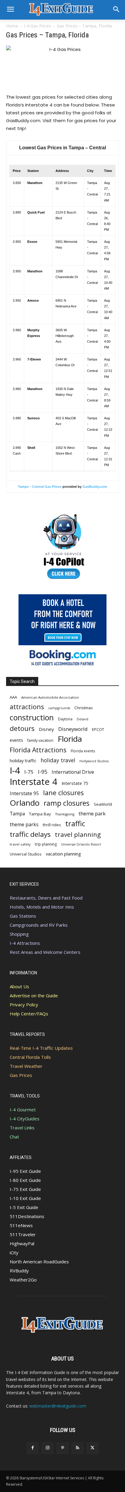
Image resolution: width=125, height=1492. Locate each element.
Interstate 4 (33, 781)
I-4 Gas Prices (37, 26)
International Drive (73, 772)
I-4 (15, 770)
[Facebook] (33, 1448)
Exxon (32, 241)
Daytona (65, 719)
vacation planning (63, 854)
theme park (92, 814)
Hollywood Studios (94, 761)
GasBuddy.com (95, 486)
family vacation (40, 740)
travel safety (20, 844)
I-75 (29, 772)
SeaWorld (103, 804)
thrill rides (52, 824)
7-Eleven (34, 359)
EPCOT (98, 729)
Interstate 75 (75, 783)
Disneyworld (73, 729)
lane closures (63, 792)
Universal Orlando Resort (81, 844)
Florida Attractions (38, 750)
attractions (27, 706)
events (16, 740)
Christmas (83, 707)
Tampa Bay (40, 814)
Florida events (83, 750)
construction (32, 717)
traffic (75, 824)
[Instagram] (47, 1448)
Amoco (33, 300)
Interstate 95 (24, 793)
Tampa (17, 814)
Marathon (34, 183)
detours (22, 728)
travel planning (78, 834)
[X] (92, 1448)
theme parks (24, 824)
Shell (31, 447)
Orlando (24, 803)
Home (12, 26)
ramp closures (67, 803)
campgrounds (59, 708)
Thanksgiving (64, 814)
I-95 (42, 772)
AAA (13, 697)
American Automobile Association (50, 697)
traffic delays (30, 834)
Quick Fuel (36, 212)
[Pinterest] (62, 1448)
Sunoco (33, 418)
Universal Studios (26, 854)
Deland (82, 719)
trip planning (46, 844)
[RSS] (77, 1448)
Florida (70, 739)
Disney (46, 729)
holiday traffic (23, 760)
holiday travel (58, 760)
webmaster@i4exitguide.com (57, 1406)
